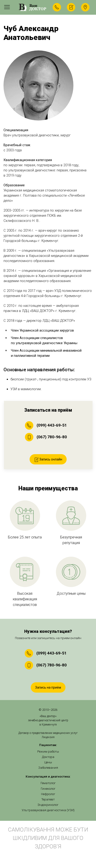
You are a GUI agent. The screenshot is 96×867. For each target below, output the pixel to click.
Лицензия (48, 737)
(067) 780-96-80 (52, 437)
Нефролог (48, 794)
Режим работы (48, 751)
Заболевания (48, 767)
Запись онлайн (50, 459)
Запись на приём (48, 687)
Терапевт (48, 799)
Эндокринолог (48, 805)
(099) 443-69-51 (52, 425)
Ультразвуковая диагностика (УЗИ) (48, 810)
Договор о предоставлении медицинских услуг (48, 733)
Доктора (48, 757)
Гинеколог (48, 788)
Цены (48, 762)
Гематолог (48, 783)
